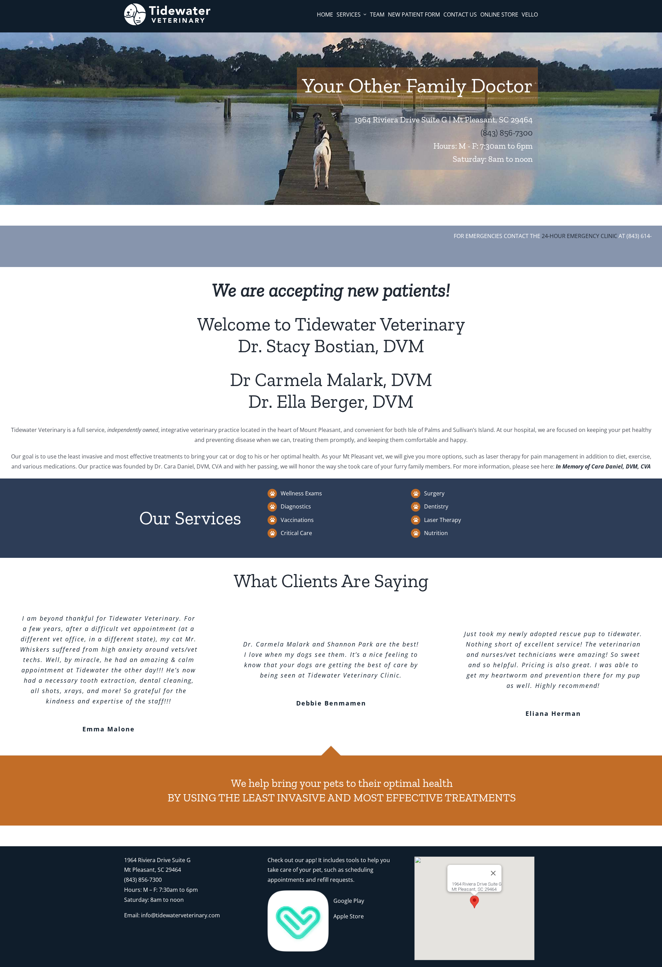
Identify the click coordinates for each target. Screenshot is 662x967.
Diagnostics (296, 506)
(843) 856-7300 (507, 133)
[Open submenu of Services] (365, 15)
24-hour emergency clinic (560, 236)
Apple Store (348, 916)
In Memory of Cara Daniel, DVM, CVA (603, 466)
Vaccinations (297, 520)
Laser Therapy (442, 520)
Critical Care (296, 533)
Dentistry (436, 506)
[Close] (493, 873)
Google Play (348, 901)
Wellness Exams (301, 493)
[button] (474, 902)
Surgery (434, 493)
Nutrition (436, 533)
